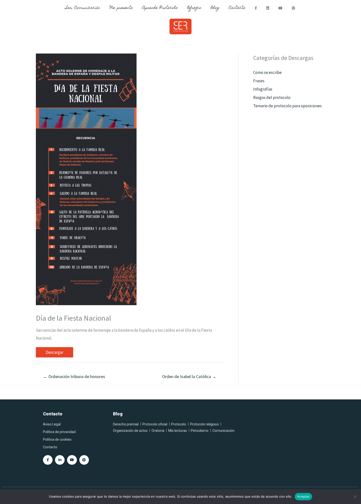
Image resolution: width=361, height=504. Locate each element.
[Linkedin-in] (60, 460)
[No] (354, 496)
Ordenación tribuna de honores (74, 376)
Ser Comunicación (83, 8)
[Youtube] (72, 460)
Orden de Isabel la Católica (189, 376)
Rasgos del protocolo (272, 97)
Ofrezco (194, 8)
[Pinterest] (84, 460)
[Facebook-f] (48, 460)
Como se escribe (267, 72)
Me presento (121, 8)
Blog (215, 8)
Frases (258, 80)
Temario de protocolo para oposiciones (287, 106)
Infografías (262, 89)
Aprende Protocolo (160, 8)
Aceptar (303, 496)
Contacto (237, 8)
